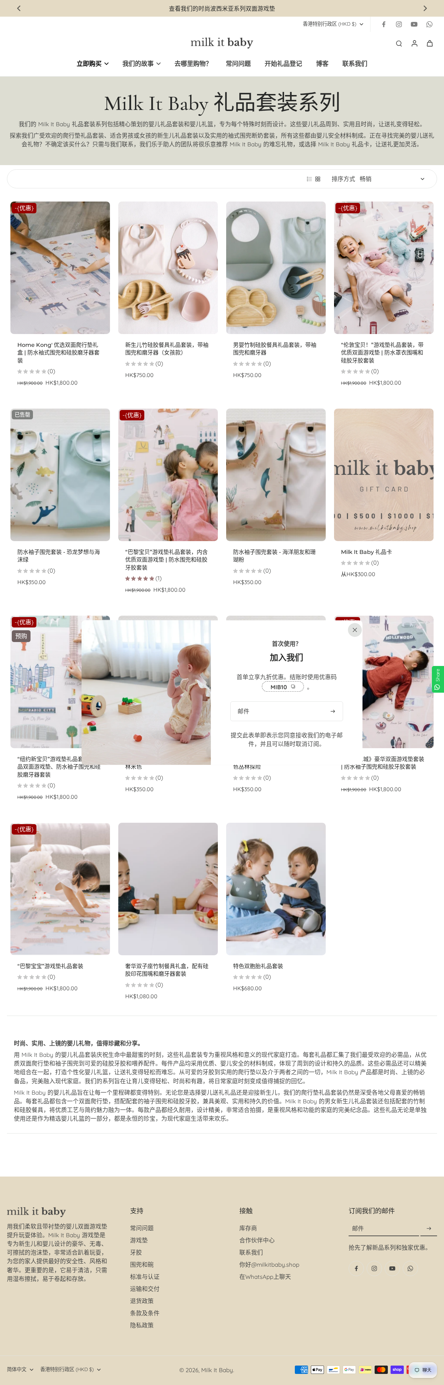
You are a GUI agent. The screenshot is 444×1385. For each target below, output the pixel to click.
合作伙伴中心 (257, 1240)
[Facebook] (383, 24)
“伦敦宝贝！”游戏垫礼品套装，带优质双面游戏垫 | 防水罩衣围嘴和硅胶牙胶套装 (382, 353)
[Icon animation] (429, 24)
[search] (399, 43)
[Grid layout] (318, 179)
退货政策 (142, 1301)
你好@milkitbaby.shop (269, 1264)
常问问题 (142, 1228)
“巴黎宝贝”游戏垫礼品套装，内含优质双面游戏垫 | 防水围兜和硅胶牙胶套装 (166, 560)
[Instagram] (399, 24)
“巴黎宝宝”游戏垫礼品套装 (50, 966)
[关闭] (353, 629)
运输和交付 (145, 1288)
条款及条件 (145, 1313)
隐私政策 (142, 1325)
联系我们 (251, 1252)
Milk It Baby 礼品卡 (366, 552)
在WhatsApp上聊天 (265, 1276)
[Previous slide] (18, 8)
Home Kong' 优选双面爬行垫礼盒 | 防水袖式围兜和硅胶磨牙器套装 (58, 353)
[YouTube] (414, 24)
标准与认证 (145, 1276)
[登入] (414, 43)
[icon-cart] (429, 43)
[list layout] (309, 179)
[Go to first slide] (425, 8)
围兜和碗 (142, 1264)
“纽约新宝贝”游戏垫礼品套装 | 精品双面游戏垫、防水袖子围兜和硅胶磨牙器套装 (59, 767)
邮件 (358, 1228)
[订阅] (428, 1228)
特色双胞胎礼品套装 (258, 966)
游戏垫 (139, 1240)
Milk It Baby (217, 1370)
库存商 (248, 1228)
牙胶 (136, 1252)
